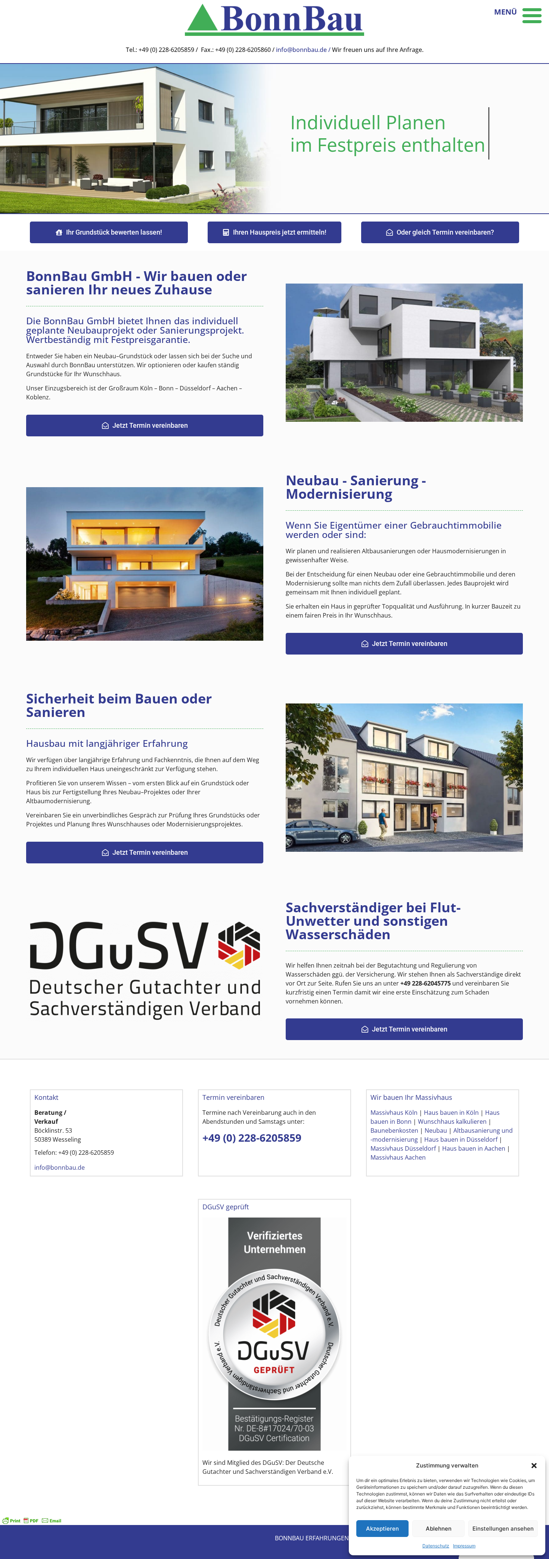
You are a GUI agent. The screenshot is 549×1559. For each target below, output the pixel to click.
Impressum (464, 1546)
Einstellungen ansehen (503, 1528)
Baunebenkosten (394, 1130)
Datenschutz (435, 1546)
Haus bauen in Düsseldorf (460, 1139)
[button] (534, 1465)
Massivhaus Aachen (398, 1157)
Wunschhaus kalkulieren (452, 1121)
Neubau (436, 1130)
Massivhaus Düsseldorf (403, 1148)
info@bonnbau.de (59, 1167)
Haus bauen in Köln (451, 1112)
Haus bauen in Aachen (473, 1148)
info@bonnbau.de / (304, 50)
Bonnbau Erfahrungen (312, 1538)
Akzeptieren (382, 1528)
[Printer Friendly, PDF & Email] (31, 1520)
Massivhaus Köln (394, 1112)
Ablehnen (439, 1528)
